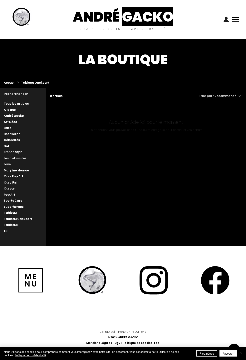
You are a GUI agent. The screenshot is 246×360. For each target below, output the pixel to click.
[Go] (226, 19)
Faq (157, 343)
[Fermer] (241, 353)
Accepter (228, 353)
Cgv (117, 343)
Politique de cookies (137, 343)
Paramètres (207, 353)
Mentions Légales (99, 343)
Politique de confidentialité (30, 355)
